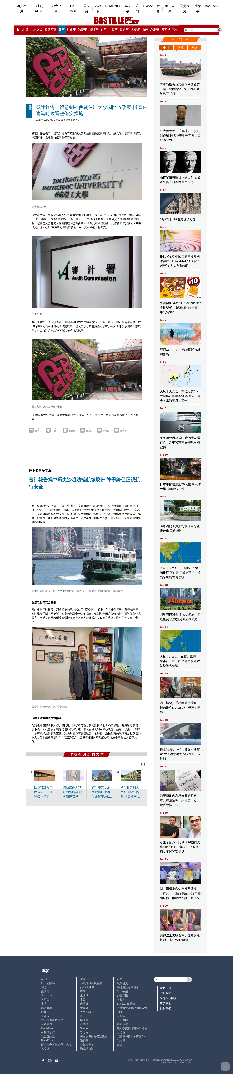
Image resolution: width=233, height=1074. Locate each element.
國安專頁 (21, 8)
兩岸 (145, 29)
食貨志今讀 (87, 1044)
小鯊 (82, 999)
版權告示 (165, 988)
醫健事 (124, 29)
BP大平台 (55, 8)
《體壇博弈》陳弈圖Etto (131, 1036)
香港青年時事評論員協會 (132, 1007)
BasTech (211, 6)
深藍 (44, 987)
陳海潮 (121, 1040)
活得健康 (46, 1024)
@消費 (154, 29)
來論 (119, 1044)
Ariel (44, 979)
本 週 (180, 47)
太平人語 (85, 1011)
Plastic (148, 6)
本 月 (195, 47)
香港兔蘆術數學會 (52, 1020)
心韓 (138, 8)
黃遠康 (45, 1016)
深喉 (82, 979)
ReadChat (47, 1040)
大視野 (135, 29)
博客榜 (165, 29)
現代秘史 (122, 983)
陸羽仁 (45, 999)
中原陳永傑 (48, 1032)
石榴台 (98, 8)
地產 (103, 29)
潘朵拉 (84, 1024)
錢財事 (93, 29)
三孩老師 (122, 1020)
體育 (158, 8)
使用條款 (165, 993)
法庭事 (82, 29)
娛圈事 (128, 8)
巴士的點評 (48, 983)
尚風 (82, 1016)
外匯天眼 (122, 995)
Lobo (44, 1011)
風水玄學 (46, 1007)
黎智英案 (51, 29)
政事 (62, 29)
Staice (84, 1028)
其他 (175, 29)
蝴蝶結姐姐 (87, 1048)
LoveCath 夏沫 (126, 1003)
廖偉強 (84, 1020)
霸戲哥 (84, 1003)
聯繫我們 (165, 1003)
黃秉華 (84, 1007)
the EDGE (72, 8)
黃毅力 (121, 999)
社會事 (71, 29)
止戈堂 (84, 995)
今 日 (166, 47)
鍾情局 (45, 991)
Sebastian (47, 995)
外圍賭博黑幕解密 (91, 983)
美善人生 (170, 8)
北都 (25, 29)
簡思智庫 (122, 1024)
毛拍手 (121, 979)
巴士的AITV (38, 8)
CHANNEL (113, 6)
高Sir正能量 (87, 987)
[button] (140, 764)
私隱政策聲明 (168, 998)
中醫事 (113, 29)
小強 (44, 1003)
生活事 (198, 8)
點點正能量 (48, 1036)
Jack (120, 1011)
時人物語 (122, 991)
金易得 (121, 1016)
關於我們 (165, 1008)
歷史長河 (185, 8)
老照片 (84, 1032)
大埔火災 (36, 29)
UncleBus (47, 1028)
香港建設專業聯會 (128, 987)
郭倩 (82, 991)
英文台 (86, 8)
